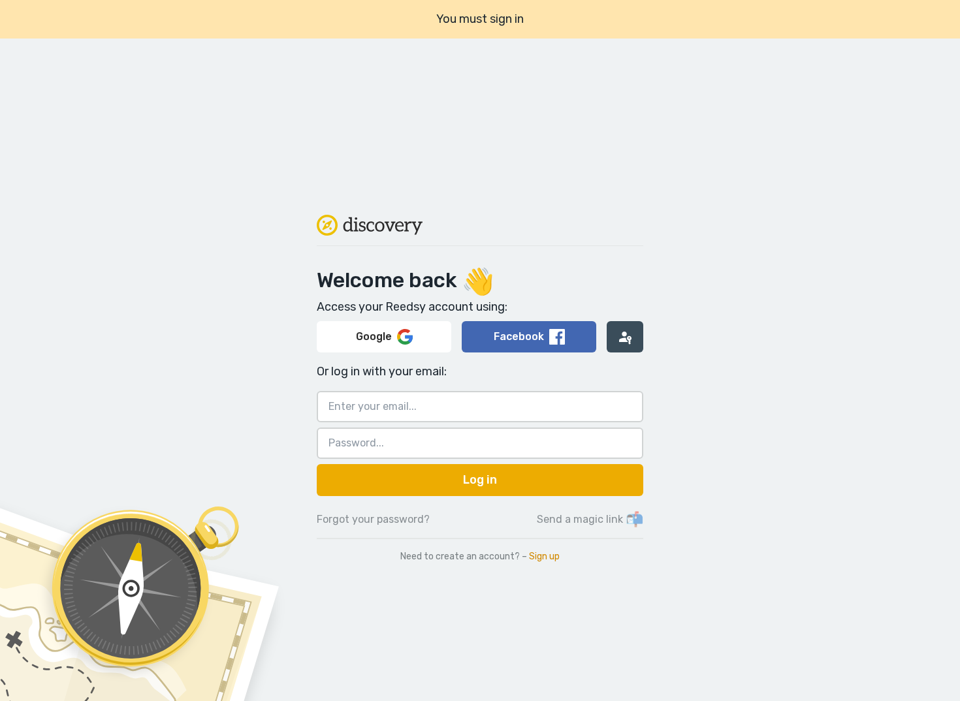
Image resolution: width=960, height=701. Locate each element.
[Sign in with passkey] (625, 336)
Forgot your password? (373, 519)
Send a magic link (590, 519)
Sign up (544, 556)
